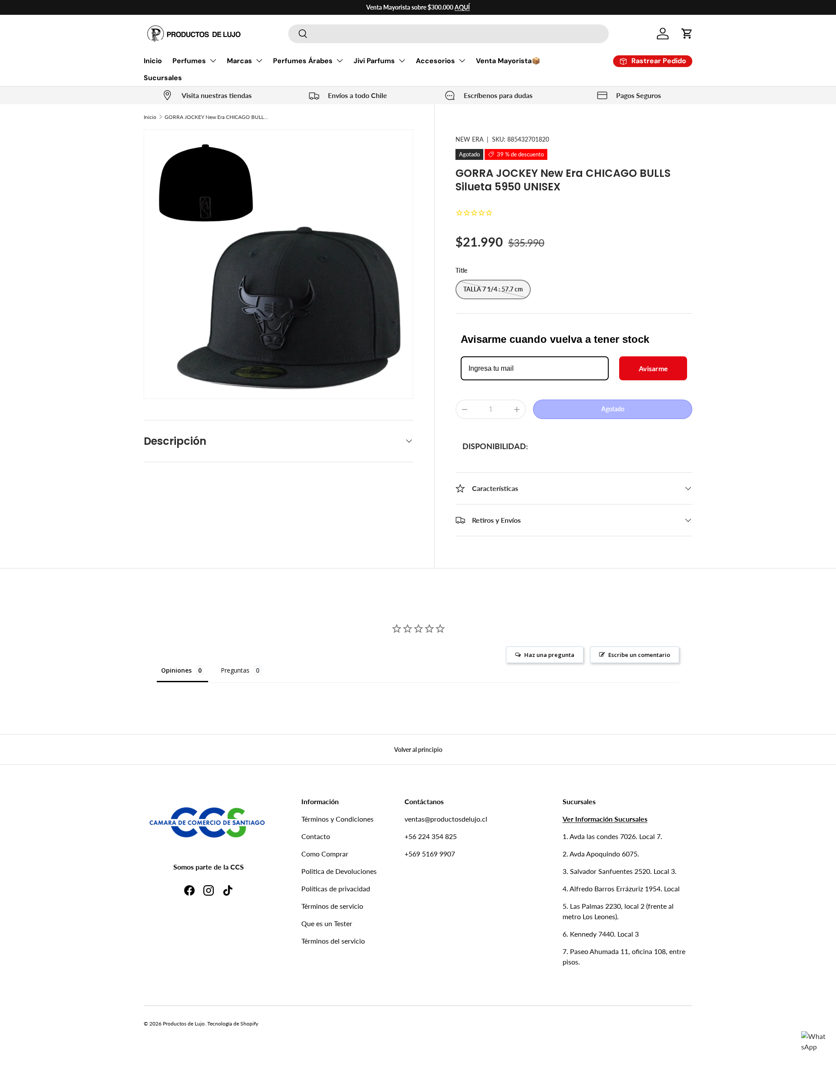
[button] (687, 33)
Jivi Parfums (374, 60)
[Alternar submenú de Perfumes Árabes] (339, 60)
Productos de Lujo (184, 1023)
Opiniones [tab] (176, 670)
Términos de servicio (332, 906)
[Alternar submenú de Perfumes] (213, 60)
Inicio (153, 60)
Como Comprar (324, 853)
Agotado (612, 409)
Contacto (315, 836)
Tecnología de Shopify (232, 1023)
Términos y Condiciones (337, 819)
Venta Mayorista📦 (508, 60)
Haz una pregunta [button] (549, 655)
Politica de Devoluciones (339, 871)
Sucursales (163, 77)
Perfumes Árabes (303, 60)
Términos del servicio (333, 941)
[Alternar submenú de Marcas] (259, 60)
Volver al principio (418, 749)
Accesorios (435, 60)
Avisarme (653, 368)
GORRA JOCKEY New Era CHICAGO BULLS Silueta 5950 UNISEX (217, 117)
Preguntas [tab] (235, 670)
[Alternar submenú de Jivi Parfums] (402, 60)
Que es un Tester (326, 923)
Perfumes (189, 60)
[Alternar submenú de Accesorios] (462, 60)
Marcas (239, 60)
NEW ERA (469, 139)
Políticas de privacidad (335, 888)
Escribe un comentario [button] (639, 655)
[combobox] (448, 33)
